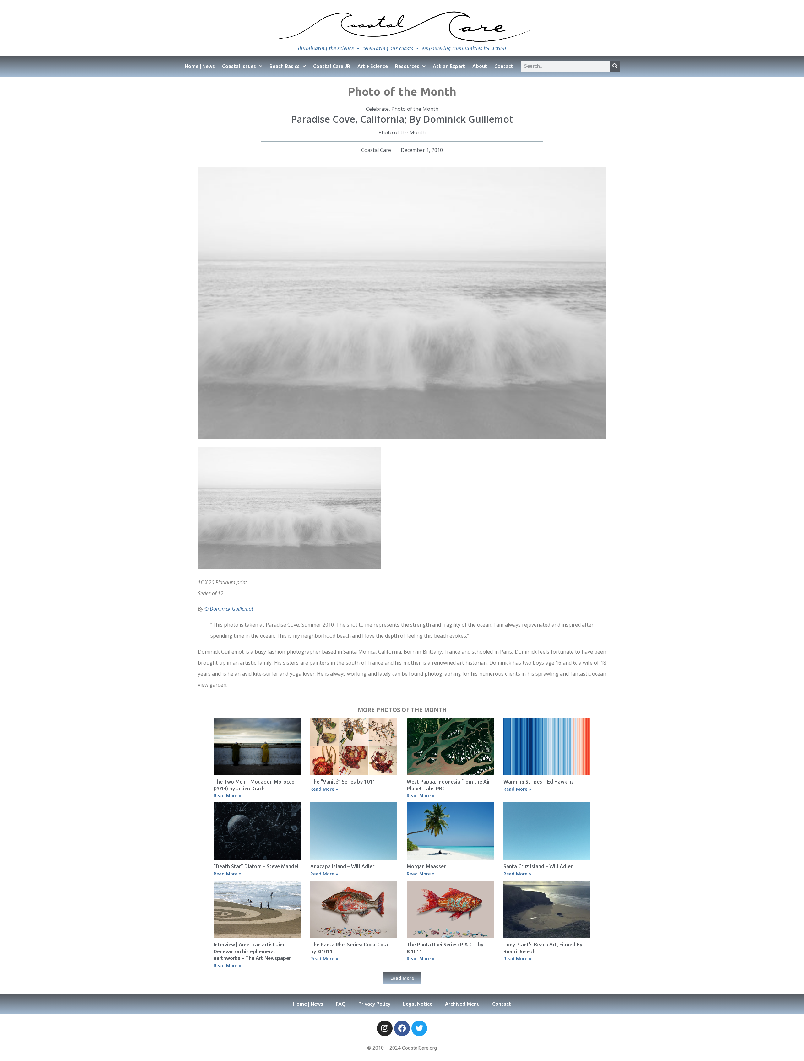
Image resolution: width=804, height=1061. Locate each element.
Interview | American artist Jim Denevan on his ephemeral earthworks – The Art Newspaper (252, 951)
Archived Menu (462, 1004)
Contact (503, 66)
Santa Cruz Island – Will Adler (538, 866)
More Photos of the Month (402, 710)
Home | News (200, 66)
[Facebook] (402, 1028)
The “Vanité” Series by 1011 (342, 781)
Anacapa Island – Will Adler (342, 866)
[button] (402, 978)
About (479, 66)
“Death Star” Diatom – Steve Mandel (256, 866)
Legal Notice (417, 1004)
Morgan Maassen (427, 866)
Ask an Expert (449, 66)
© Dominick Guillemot (228, 608)
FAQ (341, 1004)
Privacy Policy (374, 1004)
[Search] (615, 66)
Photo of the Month (414, 108)
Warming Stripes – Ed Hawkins (538, 781)
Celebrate (377, 108)
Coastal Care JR (331, 66)
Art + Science (372, 66)
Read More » (228, 796)
